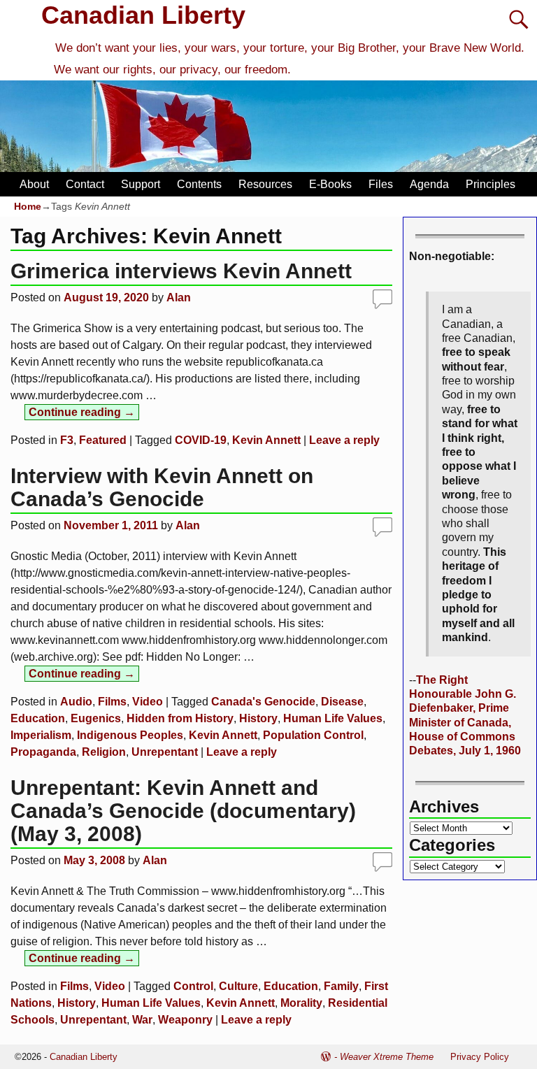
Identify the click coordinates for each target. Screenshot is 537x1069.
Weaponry (185, 1020)
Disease (342, 702)
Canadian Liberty (143, 15)
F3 (66, 440)
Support (140, 184)
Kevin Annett (266, 440)
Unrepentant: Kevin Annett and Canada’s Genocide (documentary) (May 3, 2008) (183, 810)
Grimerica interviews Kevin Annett (181, 270)
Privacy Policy (479, 1057)
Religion (104, 752)
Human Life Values (332, 718)
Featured (103, 440)
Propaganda (43, 752)
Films (112, 702)
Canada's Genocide (263, 702)
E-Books (330, 184)
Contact (85, 184)
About (34, 184)
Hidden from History (180, 718)
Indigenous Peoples (130, 735)
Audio (76, 702)
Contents (199, 184)
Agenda (429, 184)
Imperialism (40, 735)
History (258, 718)
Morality (301, 1003)
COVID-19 (201, 440)
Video (147, 702)
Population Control (313, 735)
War (142, 1020)
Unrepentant (164, 752)
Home (27, 206)
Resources (265, 184)
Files (380, 184)
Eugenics (96, 718)
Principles (490, 184)
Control (193, 986)
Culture (238, 986)
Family (341, 986)
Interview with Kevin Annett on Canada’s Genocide (161, 487)
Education (37, 718)
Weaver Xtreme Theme (387, 1057)
